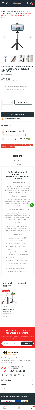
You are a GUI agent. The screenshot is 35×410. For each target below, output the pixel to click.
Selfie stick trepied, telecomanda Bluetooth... (8, 310)
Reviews (17, 165)
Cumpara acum (19, 114)
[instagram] (11, 375)
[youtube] (15, 375)
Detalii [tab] (17, 160)
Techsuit (5, 306)
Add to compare (9, 107)
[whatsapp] (19, 375)
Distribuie (10, 125)
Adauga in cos (23, 102)
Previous (4, 37)
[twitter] (7, 375)
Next (30, 37)
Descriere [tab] (17, 156)
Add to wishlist (3, 107)
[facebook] (2, 375)
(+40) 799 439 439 (16, 371)
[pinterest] (23, 375)
